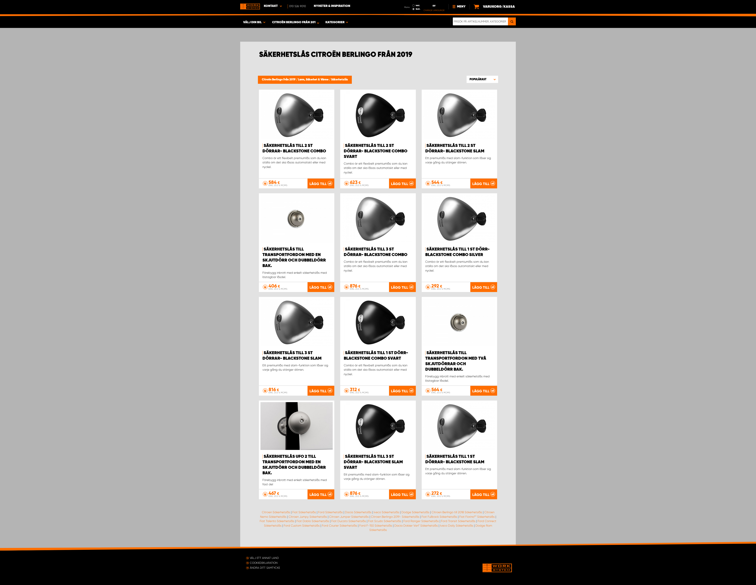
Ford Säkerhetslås (330, 512)
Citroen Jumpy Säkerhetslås (308, 517)
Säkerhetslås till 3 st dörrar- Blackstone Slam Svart (373, 462)
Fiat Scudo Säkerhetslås (384, 521)
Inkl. (418, 5)
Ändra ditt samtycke (265, 567)
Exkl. (418, 9)
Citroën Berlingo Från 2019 (279, 79)
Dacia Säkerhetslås (358, 512)
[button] (482, 79)
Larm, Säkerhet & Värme (313, 79)
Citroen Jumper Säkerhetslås (349, 517)
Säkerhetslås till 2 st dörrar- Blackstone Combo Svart (375, 151)
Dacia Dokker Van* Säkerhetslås (416, 525)
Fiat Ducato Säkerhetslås (348, 521)
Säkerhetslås (339, 79)
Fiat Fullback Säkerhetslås (439, 517)
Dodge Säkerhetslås (415, 512)
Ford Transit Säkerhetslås (458, 521)
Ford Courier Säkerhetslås (339, 525)
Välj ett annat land (264, 557)
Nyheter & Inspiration (332, 6)
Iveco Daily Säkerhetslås (456, 525)
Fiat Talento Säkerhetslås (277, 521)
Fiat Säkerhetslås (304, 512)
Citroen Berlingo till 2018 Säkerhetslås (457, 512)
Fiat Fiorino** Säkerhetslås (477, 517)
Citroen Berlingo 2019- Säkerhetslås (395, 517)
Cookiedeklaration (264, 562)
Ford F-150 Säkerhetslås (375, 525)
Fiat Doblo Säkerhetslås (312, 521)
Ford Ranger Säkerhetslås (421, 521)
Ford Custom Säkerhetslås (302, 525)
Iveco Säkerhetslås (386, 512)
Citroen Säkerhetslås (276, 512)
